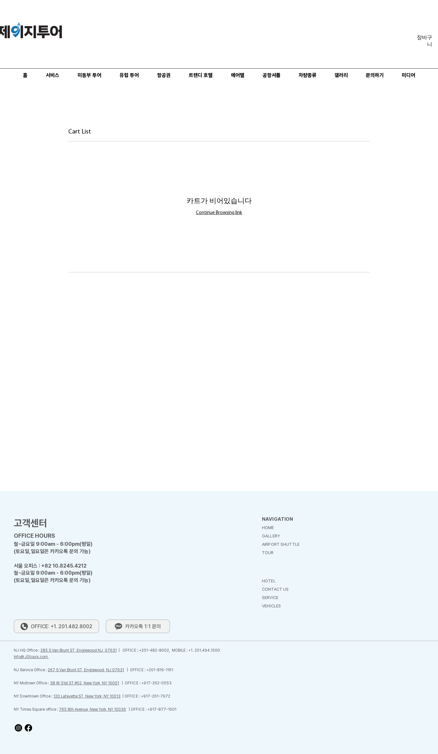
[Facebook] (28, 728)
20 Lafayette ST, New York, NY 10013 (88, 696)
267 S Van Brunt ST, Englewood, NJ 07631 (86, 670)
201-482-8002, (156, 650)
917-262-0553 (158, 683)
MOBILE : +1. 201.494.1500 (196, 650)
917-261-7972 (156, 696)
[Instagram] (18, 728)
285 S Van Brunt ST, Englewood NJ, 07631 (78, 650)
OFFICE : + (131, 650)
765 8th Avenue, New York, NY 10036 (92, 709)
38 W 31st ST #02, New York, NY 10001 (84, 683)
